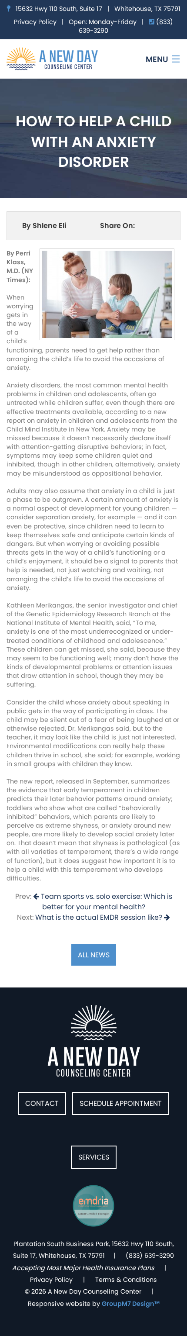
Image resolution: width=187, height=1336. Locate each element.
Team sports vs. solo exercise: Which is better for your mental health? (105, 901)
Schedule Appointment (121, 1103)
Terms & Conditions (126, 1279)
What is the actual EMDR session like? (99, 917)
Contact (42, 1103)
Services (93, 1157)
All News (94, 955)
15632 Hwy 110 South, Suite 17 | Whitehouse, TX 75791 (95, 8)
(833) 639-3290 (150, 1255)
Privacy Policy (35, 21)
